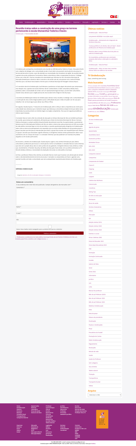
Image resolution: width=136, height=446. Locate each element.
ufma (98, 111)
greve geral (112, 94)
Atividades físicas (94, 142)
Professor (48, 406)
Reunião (116, 105)
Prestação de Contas (95, 336)
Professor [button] (51, 22)
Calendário (34, 409)
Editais (91, 211)
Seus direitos (93, 367)
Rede (94, 105)
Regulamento (93, 344)
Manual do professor (95, 291)
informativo (96, 96)
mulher (99, 98)
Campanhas (92, 157)
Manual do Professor (63, 410)
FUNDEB (77, 435)
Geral (90, 268)
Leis (90, 283)
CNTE (90, 173)
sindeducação (68, 11)
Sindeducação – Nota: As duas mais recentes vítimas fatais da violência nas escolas (103, 69)
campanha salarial (104, 89)
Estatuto (19, 412)
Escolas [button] (67, 22)
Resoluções (92, 348)
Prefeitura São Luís (80, 428)
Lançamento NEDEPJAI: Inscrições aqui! (101, 36)
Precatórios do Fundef (95, 332)
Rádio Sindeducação (95, 340)
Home (21, 22)
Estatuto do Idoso (36, 412)
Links (90, 287)
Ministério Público (92, 98)
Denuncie (78, 407)
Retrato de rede (106, 105)
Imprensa (19, 425)
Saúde (91, 355)
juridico (106, 96)
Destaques (41, 175)
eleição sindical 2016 (95, 222)
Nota (90, 310)
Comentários (48, 175)
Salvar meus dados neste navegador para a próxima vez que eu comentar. (39, 229)
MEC (76, 432)
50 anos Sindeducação (96, 119)
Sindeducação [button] (29, 22)
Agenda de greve (94, 127)
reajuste (90, 105)
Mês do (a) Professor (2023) (97, 294)
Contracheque (50, 407)
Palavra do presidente (95, 317)
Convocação (106, 91)
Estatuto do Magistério (34, 427)
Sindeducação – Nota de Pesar (98, 32)
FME (90, 249)
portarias (48, 433)
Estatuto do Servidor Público (51, 420)
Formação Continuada (95, 256)
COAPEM (77, 437)
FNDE (76, 433)
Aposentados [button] (41, 22)
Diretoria (19, 411)
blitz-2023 (92, 150)
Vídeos (102, 111)
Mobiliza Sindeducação (96, 306)
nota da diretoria (109, 98)
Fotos (18, 428)
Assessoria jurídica (110, 87)
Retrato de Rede (80, 409)
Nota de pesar (93, 313)
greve (106, 94)
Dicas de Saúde (35, 411)
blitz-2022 (92, 146)
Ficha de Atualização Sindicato (49, 416)
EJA (90, 218)
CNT (76, 438)
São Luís (94, 111)
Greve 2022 (92, 272)
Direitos (48, 428)
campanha (95, 89)
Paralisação (92, 321)
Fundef (102, 94)
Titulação (91, 374)
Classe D (91, 165)
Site (17, 219)
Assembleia (104, 86)
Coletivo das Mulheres (96, 180)
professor (108, 103)
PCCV (32, 430)
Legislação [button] (95, 22)
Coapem (91, 176)
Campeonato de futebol (96, 161)
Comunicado (93, 184)
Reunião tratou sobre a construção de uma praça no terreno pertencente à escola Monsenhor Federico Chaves (46, 29)
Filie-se (48, 409)
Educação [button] (86, 22)
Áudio (18, 432)
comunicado (99, 91)
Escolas (91, 94)
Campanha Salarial (95, 154)
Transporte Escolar (94, 382)
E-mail (18, 213)
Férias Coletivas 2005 (95, 237)
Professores (116, 102)
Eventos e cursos (94, 233)
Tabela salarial (93, 370)
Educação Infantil (36, 432)
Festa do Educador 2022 (96, 241)
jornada (102, 96)
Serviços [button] (104, 22)
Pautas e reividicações (96, 325)
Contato (112, 22)
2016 (99, 86)
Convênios (92, 188)
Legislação (49, 425)
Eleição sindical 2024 (95, 230)
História (19, 409)
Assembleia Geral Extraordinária (96, 88)
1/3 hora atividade (92, 86)
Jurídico (91, 279)
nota (103, 98)
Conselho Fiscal (21, 414)
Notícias (33, 407)
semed (90, 109)
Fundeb (91, 260)
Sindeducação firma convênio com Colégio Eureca (31, 239)
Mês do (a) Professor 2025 (97, 302)
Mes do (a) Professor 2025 (97, 298)
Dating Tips (92, 192)
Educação (92, 214)
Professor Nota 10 (80, 412)
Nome (18, 207)
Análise (93, 443)
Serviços (62, 425)
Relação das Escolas (81, 411)
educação (112, 91)
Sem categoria (93, 363)
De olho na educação (33, 175)
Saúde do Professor (95, 359)
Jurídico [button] (59, 22)
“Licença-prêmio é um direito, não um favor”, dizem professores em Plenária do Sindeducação (105, 47)
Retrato (98, 105)
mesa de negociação (113, 96)
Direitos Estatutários (95, 207)
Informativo (92, 275)
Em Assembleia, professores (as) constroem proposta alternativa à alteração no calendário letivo (103, 59)
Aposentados (93, 131)
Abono (91, 123)
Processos (63, 412)
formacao (97, 94)
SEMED (77, 430)
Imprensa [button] (76, 22)
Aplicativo (25, 175)
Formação (92, 253)
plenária (94, 100)
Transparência (93, 378)
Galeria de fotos (94, 264)
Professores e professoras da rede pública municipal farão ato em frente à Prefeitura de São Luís (46, 237)
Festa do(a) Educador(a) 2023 (98, 245)
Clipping (91, 169)
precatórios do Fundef (104, 100)
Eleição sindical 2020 (95, 226)
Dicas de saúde (93, 203)
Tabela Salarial (50, 422)
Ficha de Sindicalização (64, 427)
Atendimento (64, 407)
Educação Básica (36, 433)
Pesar (90, 329)
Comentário (20, 187)
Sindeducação (19, 34)
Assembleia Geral (113, 86)
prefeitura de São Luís (99, 103)
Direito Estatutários (49, 411)
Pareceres (49, 432)
